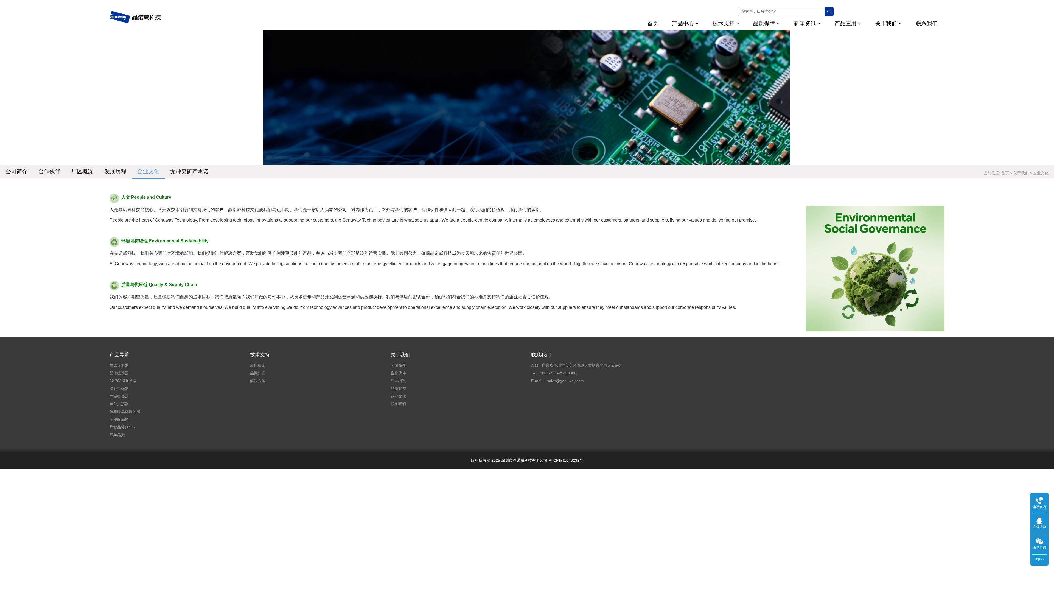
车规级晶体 (119, 419)
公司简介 (16, 171)
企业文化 (148, 171)
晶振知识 (257, 373)
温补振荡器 (119, 388)
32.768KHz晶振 (123, 381)
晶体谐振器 (119, 365)
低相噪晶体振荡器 (125, 411)
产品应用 (845, 23)
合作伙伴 (49, 171)
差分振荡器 (119, 404)
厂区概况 (82, 171)
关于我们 (886, 23)
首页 (652, 23)
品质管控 (398, 388)
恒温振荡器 (119, 396)
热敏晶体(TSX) (122, 427)
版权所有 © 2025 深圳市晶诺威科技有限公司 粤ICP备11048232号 (527, 460)
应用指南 (257, 365)
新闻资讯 (805, 23)
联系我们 (927, 23)
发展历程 (115, 171)
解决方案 (257, 381)
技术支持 (724, 23)
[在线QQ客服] (1039, 520)
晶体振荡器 (119, 373)
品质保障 (764, 23)
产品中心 (683, 23)
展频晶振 (117, 434)
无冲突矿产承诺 (189, 171)
